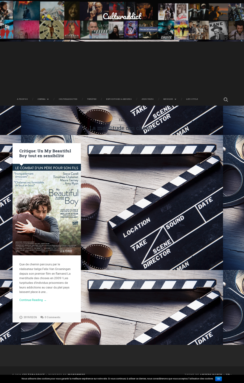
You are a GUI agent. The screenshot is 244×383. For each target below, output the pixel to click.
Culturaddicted (68, 99)
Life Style (192, 99)
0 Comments (52, 317)
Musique (168, 99)
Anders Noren (211, 374)
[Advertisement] (122, 67)
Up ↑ (229, 374)
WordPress (76, 374)
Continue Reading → (33, 300)
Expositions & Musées (119, 99)
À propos (22, 99)
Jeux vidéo (147, 99)
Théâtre (92, 99)
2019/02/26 (30, 317)
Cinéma (42, 99)
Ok (218, 379)
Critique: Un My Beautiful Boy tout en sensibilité (45, 153)
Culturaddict (122, 16)
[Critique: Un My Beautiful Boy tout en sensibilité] (47, 209)
